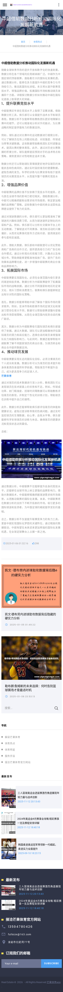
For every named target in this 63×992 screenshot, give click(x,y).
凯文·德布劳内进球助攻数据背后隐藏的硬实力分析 (30, 616)
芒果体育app (54, 982)
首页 (23, 41)
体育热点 (38, 41)
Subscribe (51, 963)
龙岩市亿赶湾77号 (19, 942)
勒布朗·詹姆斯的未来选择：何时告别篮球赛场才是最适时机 (30, 688)
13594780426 (20, 927)
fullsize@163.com (19, 934)
